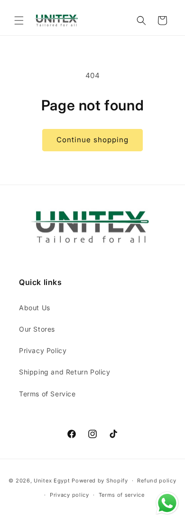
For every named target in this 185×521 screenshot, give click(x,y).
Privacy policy (69, 495)
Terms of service (122, 495)
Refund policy (156, 480)
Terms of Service (47, 394)
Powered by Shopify (100, 480)
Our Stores (37, 329)
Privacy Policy (42, 350)
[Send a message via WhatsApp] (167, 503)
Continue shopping (92, 139)
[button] (19, 20)
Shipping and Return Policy (65, 372)
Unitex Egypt (52, 480)
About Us (34, 308)
